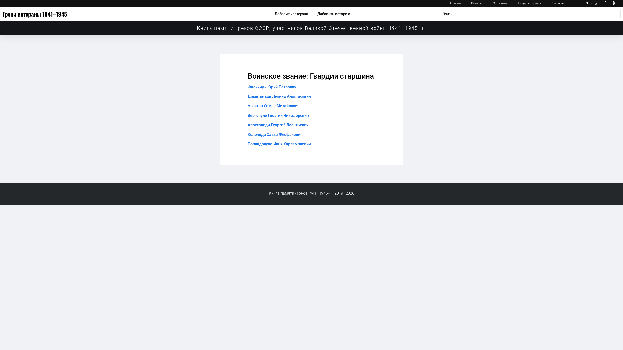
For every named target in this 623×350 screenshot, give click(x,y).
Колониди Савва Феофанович (275, 134)
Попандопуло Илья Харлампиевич (279, 144)
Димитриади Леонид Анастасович (279, 96)
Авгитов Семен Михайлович (274, 106)
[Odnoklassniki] (614, 3)
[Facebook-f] (605, 3)
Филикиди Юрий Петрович (272, 87)
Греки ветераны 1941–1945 (34, 13)
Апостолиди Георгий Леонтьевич (278, 125)
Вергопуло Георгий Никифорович (278, 115)
